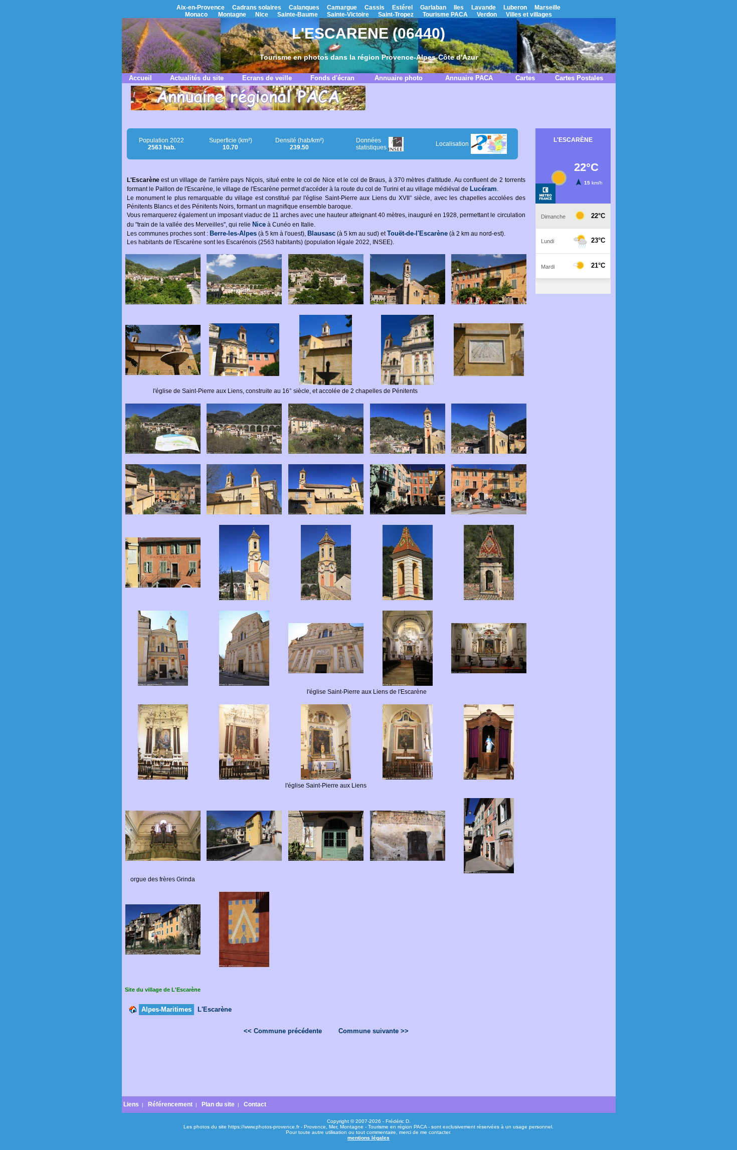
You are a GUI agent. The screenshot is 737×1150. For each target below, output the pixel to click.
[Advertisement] (325, 1068)
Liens (131, 1104)
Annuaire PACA (469, 78)
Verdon (487, 14)
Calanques (304, 7)
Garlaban (433, 7)
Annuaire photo (399, 78)
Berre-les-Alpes (233, 233)
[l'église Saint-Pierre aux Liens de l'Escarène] (244, 683)
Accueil (140, 78)
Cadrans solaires (256, 7)
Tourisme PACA (445, 14)
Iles (459, 7)
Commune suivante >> (373, 1031)
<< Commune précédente (283, 1031)
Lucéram (483, 189)
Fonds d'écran (332, 78)
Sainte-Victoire (348, 14)
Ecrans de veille (267, 78)
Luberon (515, 7)
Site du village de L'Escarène (163, 990)
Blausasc (321, 233)
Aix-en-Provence (200, 7)
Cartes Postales (579, 78)
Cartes (525, 78)
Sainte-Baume (297, 14)
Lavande (483, 7)
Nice (261, 14)
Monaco (196, 14)
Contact (255, 1104)
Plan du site (218, 1104)
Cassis (374, 7)
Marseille (547, 7)
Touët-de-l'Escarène (417, 233)
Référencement (170, 1104)
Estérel (402, 7)
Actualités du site (197, 78)
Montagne (232, 14)
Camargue (342, 7)
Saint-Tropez (396, 14)
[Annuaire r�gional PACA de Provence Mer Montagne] (248, 108)
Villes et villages (529, 14)
